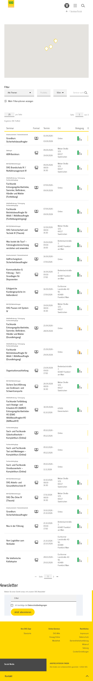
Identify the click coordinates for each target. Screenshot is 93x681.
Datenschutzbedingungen (37, 605)
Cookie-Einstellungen (81, 651)
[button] (55, 41)
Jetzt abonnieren (22, 612)
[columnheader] (17, 128)
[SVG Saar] (11, 3)
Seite (72, 114)
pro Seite (18, 114)
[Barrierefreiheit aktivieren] (66, 5)
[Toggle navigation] (75, 5)
